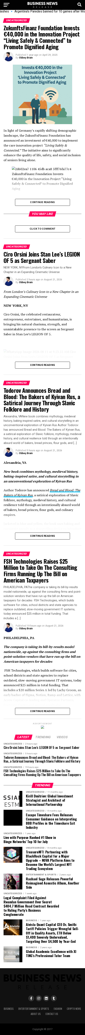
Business (9, 1009)
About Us (36, 1014)
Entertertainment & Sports (33, 1009)
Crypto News (74, 1009)
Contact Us (51, 1014)
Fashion (58, 1009)
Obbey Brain (26, 57)
